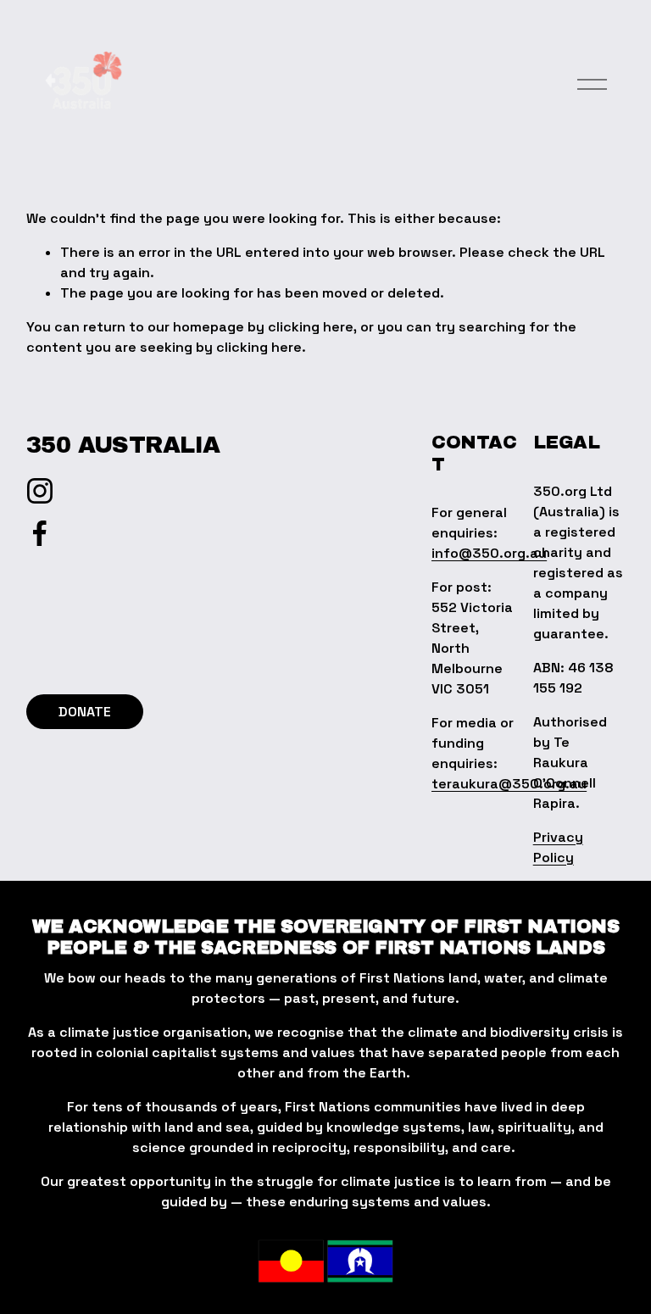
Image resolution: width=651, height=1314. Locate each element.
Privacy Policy (558, 847)
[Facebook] (39, 533)
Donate (84, 712)
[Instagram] (39, 490)
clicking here (310, 327)
